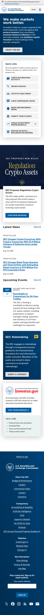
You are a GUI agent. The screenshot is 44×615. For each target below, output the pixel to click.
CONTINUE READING (17, 215)
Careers (22, 485)
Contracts (22, 497)
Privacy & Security (22, 565)
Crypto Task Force (21, 94)
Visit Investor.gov (17, 410)
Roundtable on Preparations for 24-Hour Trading (25, 296)
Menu (33, 10)
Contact (22, 493)
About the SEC (12, 50)
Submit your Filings (21, 116)
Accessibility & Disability (22, 507)
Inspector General (22, 519)
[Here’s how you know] (22, 3)
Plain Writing (22, 560)
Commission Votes (22, 489)
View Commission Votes (23, 101)
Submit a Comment (17, 374)
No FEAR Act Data (22, 523)
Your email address (22, 581)
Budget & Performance (22, 481)
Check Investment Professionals (20, 124)
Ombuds (22, 527)
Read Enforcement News (21, 108)
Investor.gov (21, 542)
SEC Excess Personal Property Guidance (21, 531)
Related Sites (22, 546)
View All (37, 227)
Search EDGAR (18, 86)
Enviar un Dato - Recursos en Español (22, 132)
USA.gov (21, 550)
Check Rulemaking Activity (20, 79)
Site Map (22, 569)
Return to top (22, 457)
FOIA (22, 515)
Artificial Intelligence (22, 511)
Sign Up (22, 595)
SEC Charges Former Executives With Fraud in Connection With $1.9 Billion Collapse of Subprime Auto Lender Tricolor (22, 243)
